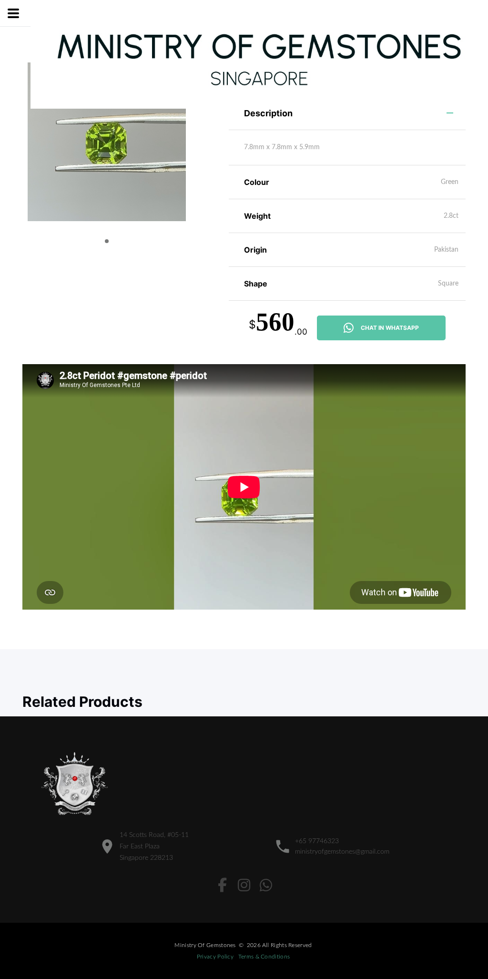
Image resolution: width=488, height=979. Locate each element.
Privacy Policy (215, 956)
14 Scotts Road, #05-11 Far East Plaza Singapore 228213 (154, 846)
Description (268, 113)
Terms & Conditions (264, 956)
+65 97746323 (317, 841)
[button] (107, 241)
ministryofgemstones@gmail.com (342, 851)
